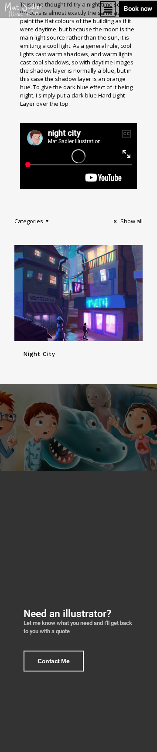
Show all (131, 221)
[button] (108, 9)
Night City (39, 354)
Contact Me (54, 661)
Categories (28, 221)
